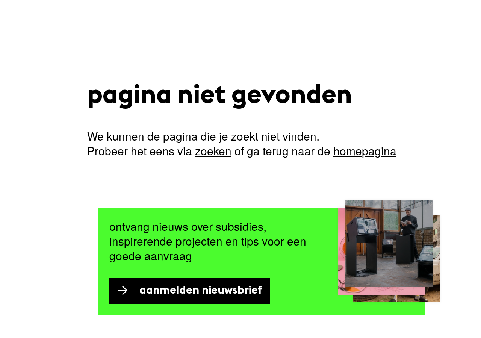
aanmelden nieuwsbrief (200, 291)
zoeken (213, 150)
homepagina (364, 150)
